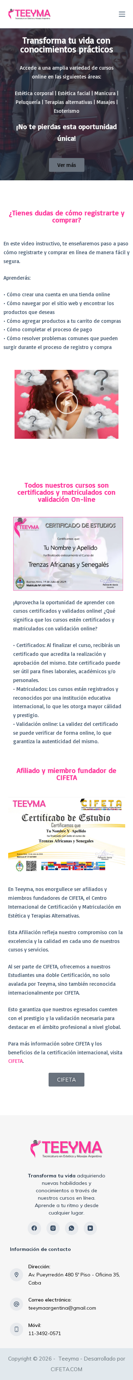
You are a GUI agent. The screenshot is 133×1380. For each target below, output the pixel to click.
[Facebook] (34, 1228)
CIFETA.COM (66, 1369)
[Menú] (122, 14)
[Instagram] (53, 1228)
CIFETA (15, 1061)
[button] (66, 404)
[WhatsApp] (71, 1228)
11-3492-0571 (44, 1333)
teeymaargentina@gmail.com (62, 1308)
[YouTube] (90, 1228)
